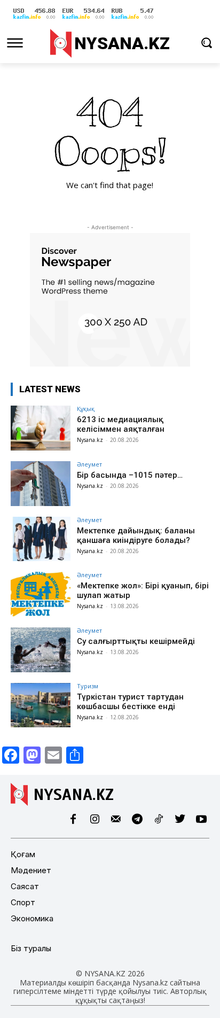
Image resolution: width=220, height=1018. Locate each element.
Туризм (87, 686)
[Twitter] (180, 820)
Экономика (32, 918)
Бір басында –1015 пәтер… (130, 475)
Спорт (23, 902)
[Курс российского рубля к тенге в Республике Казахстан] (132, 19)
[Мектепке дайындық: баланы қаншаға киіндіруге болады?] (40, 539)
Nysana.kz (90, 440)
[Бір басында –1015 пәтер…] (40, 483)
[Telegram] (137, 820)
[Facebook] (73, 820)
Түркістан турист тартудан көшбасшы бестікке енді (130, 701)
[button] (206, 42)
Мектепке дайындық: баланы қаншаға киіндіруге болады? (136, 535)
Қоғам (23, 854)
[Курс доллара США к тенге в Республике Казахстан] (34, 19)
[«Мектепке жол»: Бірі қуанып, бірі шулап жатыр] (40, 594)
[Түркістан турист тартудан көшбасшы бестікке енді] (40, 705)
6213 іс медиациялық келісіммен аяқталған (120, 424)
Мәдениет (31, 870)
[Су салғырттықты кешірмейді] (40, 649)
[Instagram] (95, 820)
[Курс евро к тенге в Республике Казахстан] (83, 19)
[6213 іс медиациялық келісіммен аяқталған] (40, 428)
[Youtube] (201, 820)
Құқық (86, 408)
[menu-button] (14, 42)
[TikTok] (159, 820)
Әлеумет (89, 464)
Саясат (25, 886)
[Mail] (116, 820)
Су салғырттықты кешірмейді (136, 641)
